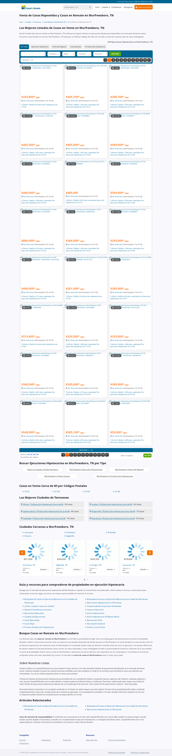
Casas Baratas (75, 47)
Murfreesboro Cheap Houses (57, 476)
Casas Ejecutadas (32, 620)
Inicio (97, 7)
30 (31, 454)
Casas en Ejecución (95, 609)
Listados (105, 7)
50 (38, 454)
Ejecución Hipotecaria (39, 47)
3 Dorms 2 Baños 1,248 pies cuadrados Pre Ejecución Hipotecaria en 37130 (127, 345)
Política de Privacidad (116, 752)
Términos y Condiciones (139, 752)
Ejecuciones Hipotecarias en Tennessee (104, 602)
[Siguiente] (149, 60)
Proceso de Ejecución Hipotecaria (39, 627)
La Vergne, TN (95, 565)
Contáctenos (116, 7)
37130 (117, 491)
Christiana (70, 532)
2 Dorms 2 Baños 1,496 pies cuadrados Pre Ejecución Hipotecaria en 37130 (82, 345)
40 (34, 454)
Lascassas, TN (129, 565)
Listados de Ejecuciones (34, 616)
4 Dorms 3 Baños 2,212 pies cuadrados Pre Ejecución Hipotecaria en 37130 (38, 297)
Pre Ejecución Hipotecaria (95, 47)
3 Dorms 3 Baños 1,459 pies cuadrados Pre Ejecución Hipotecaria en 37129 (82, 249)
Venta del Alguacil (59, 47)
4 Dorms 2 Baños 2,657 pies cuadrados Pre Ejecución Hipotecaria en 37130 (38, 393)
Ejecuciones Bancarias (34, 613)
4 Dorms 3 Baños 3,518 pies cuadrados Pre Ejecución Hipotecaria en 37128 (38, 249)
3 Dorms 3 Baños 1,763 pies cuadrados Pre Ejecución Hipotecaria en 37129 (127, 393)
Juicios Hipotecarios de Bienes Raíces (103, 616)
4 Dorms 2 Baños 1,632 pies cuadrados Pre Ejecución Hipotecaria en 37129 (127, 106)
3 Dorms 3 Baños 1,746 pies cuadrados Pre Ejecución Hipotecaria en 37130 (127, 153)
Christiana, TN (29, 565)
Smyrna (27, 536)
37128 (57, 491)
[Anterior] (105, 60)
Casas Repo (29, 623)
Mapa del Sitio (91, 740)
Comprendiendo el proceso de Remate (104, 606)
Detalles (43, 569)
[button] (84, 580)
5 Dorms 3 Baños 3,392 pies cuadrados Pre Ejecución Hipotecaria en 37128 (82, 441)
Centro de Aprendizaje (117, 740)
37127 (27, 491)
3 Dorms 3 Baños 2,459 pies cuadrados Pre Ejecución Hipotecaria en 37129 (127, 441)
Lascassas (28, 532)
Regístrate (67, 740)
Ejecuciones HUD (94, 620)
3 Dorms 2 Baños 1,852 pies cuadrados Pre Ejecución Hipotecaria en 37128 (38, 153)
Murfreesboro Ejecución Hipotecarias (86, 469)
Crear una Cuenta (144, 7)
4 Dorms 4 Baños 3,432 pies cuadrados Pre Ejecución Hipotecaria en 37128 (38, 441)
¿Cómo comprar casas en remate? (39, 606)
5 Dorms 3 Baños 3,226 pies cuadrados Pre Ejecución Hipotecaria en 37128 (127, 201)
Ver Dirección (28, 101)
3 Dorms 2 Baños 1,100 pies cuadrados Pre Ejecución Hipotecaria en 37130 (127, 249)
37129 (87, 491)
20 (28, 454)
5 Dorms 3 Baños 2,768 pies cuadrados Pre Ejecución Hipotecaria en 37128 (38, 201)
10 (145, 60)
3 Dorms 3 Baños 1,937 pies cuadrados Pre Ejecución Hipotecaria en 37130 (82, 153)
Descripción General (96, 623)
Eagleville (70, 536)
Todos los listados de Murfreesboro (42, 469)
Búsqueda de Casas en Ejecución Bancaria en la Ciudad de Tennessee (117, 599)
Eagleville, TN (61, 565)
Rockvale (112, 532)
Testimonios (24, 743)
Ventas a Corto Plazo (96, 627)
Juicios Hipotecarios (95, 613)
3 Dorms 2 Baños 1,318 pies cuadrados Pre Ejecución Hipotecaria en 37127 (82, 106)
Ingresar (129, 7)
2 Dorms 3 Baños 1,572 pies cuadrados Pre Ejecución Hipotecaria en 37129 (82, 393)
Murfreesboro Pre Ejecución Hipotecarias (115, 476)
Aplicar (115, 54)
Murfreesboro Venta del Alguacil (129, 469)
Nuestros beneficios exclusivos (37, 609)
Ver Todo (24, 47)
